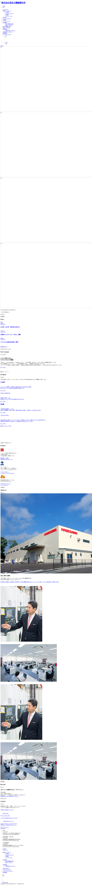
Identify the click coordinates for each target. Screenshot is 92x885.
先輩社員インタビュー (11, 30)
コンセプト (5, 9)
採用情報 (5, 29)
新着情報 (5, 33)
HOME (4, 848)
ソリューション (9, 16)
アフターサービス (7, 34)
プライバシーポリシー (8, 871)
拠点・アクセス (9, 25)
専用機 (7, 14)
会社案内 (5, 22)
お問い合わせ (6, 868)
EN (3, 7)
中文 (4, 6)
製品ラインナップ (7, 10)
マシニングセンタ (10, 13)
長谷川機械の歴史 (10, 23)
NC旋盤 (7, 12)
